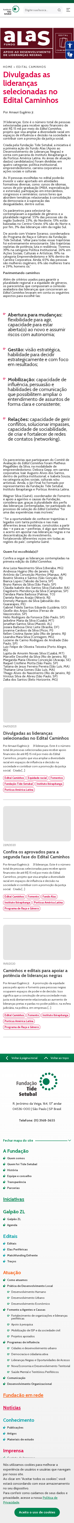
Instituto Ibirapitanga (49, 783)
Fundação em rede (23, 1395)
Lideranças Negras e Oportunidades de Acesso (40, 1360)
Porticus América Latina (19, 789)
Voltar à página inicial (24, 1058)
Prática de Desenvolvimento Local (30, 1285)
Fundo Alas (49, 896)
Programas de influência (23, 1342)
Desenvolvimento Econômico (30, 1303)
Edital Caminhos (14, 777)
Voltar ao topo (59, 1058)
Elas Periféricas (17, 1249)
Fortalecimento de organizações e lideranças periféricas (39, 1317)
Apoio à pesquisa (22, 1324)
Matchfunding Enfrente (22, 1255)
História (12, 1170)
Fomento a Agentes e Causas (26, 1309)
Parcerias (13, 1187)
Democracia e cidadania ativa (29, 1354)
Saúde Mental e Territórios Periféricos (35, 1372)
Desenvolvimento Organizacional (29, 1383)
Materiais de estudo (20, 1439)
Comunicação (16, 1377)
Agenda (12, 1225)
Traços (11, 1261)
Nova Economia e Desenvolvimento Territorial (40, 1366)
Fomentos (57, 777)
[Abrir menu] (68, 10)
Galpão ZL (14, 1219)
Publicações (15, 1427)
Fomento (33, 896)
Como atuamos (17, 1279)
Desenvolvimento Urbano (28, 1297)
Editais (11, 1243)
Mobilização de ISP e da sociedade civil (35, 1330)
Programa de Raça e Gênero (22, 908)
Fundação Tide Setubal (19, 783)
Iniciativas (13, 1199)
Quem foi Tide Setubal (22, 1164)
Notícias (12, 1407)
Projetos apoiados (23, 1336)
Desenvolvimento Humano (28, 1291)
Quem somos (16, 1158)
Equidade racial (37, 777)
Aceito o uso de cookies (37, 1512)
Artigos (12, 1433)
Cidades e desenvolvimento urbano (34, 1348)
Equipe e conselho (19, 1176)
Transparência (16, 1182)
